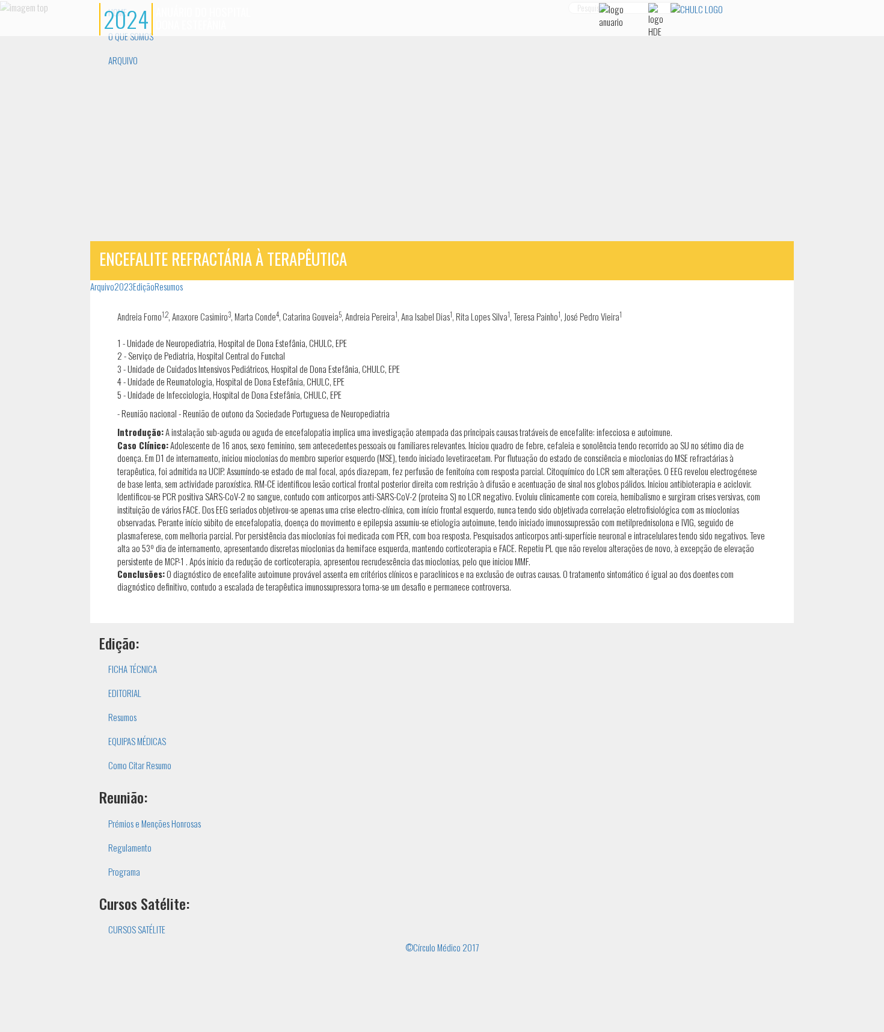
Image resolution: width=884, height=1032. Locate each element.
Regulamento (130, 847)
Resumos (169, 286)
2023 (123, 286)
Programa (124, 871)
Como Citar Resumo (139, 765)
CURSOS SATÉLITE (136, 929)
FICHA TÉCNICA (132, 668)
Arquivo (102, 286)
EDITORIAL (124, 692)
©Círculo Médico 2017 (442, 947)
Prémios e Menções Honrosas (154, 823)
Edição (144, 286)
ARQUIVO (123, 60)
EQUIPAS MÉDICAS (137, 741)
